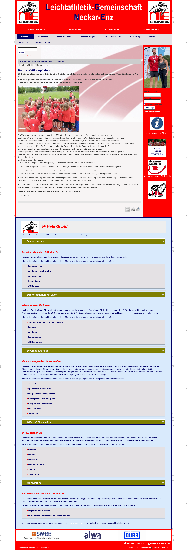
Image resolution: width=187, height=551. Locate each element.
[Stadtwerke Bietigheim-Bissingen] (41, 535)
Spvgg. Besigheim (36, 29)
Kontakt (155, 548)
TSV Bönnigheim (112, 29)
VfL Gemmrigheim (151, 29)
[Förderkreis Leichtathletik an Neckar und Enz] (157, 167)
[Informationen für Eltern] (157, 123)
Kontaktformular (76, 523)
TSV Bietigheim (74, 29)
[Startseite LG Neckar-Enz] (93, 12)
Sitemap (164, 548)
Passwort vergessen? (153, 111)
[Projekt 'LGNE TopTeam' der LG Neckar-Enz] (157, 147)
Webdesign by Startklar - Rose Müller (34, 548)
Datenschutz (145, 548)
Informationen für (157, 133)
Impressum (133, 548)
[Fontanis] (93, 535)
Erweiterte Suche (25, 56)
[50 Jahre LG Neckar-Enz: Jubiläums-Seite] (157, 190)
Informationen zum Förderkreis (157, 176)
